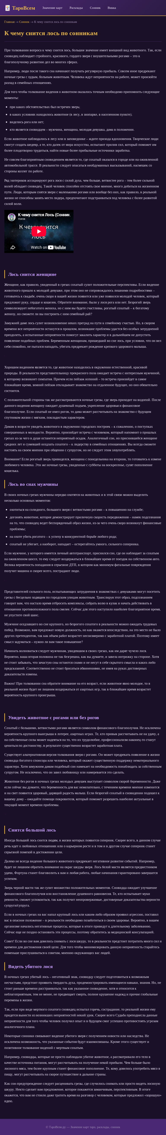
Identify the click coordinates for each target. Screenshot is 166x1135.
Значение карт (52, 7)
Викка (112, 7)
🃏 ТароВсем (19, 7)
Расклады (76, 7)
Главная (9, 22)
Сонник (95, 7)
